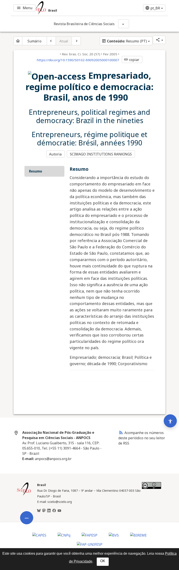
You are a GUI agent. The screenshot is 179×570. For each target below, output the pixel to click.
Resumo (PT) (124, 41)
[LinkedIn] (49, 510)
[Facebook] (54, 510)
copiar (131, 59)
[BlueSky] (39, 510)
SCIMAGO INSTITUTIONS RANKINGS (101, 154)
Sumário (34, 41)
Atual (63, 41)
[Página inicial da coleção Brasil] (24, 494)
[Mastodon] (43, 510)
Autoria (55, 154)
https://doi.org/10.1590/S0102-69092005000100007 (78, 60)
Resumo (35, 171)
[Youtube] (59, 510)
